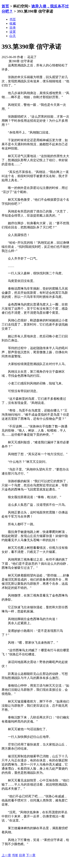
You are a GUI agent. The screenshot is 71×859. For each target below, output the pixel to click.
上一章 (6, 855)
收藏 (12, 23)
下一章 (31, 855)
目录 (22, 855)
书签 (15, 855)
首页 (5, 6)
